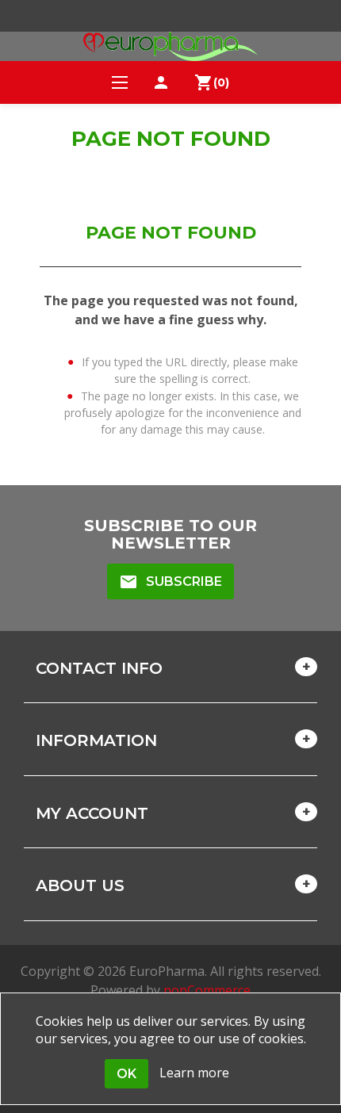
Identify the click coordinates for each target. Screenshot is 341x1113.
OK (126, 1073)
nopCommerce (207, 990)
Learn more (194, 1072)
